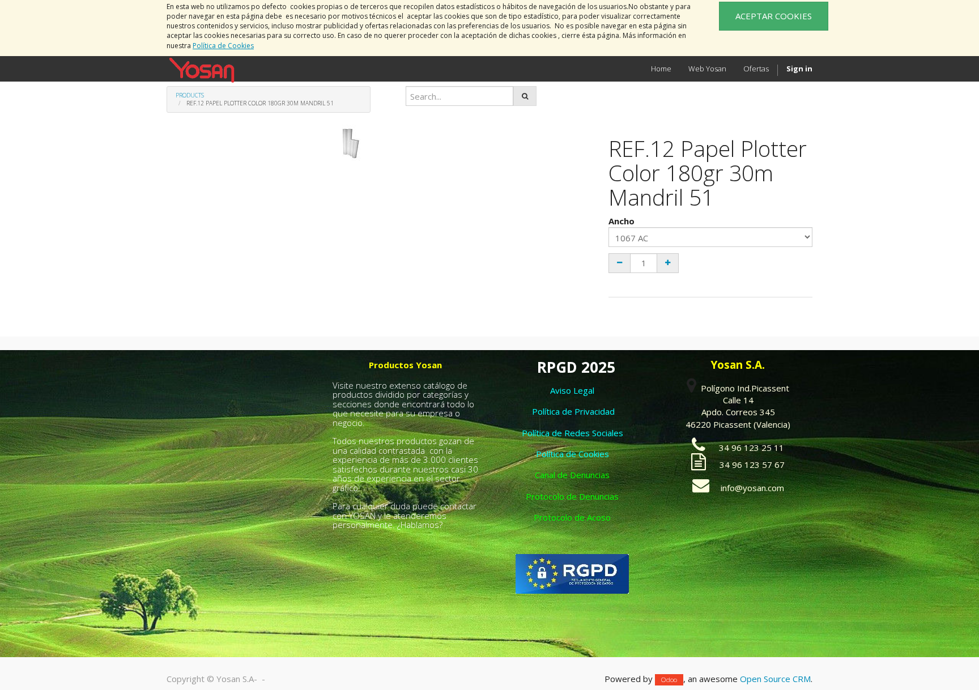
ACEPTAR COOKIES (773, 16)
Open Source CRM (775, 678)
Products (190, 95)
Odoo (669, 679)
